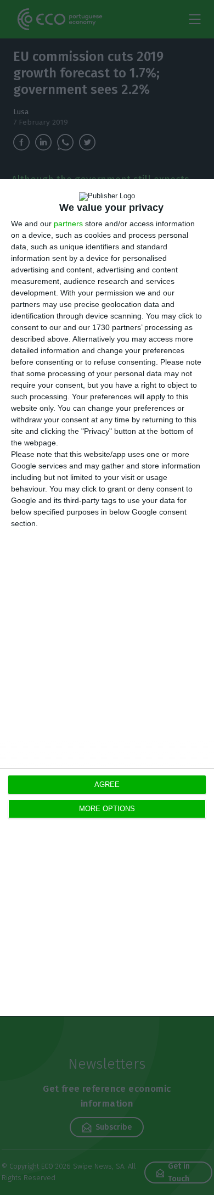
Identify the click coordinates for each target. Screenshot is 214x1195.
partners (68, 223)
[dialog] (107, 597)
